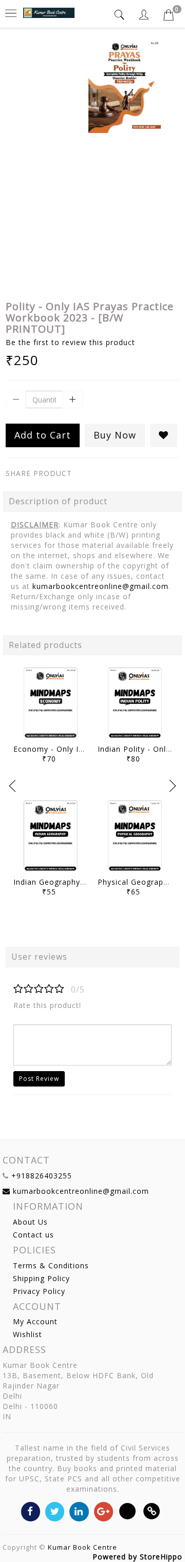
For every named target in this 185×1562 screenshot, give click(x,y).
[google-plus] (103, 1511)
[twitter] (54, 1511)
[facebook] (30, 1511)
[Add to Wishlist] (163, 435)
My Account (35, 1321)
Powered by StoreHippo (137, 1556)
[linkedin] (78, 1511)
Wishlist (27, 1334)
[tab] (121, 15)
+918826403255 (41, 1175)
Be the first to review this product (70, 342)
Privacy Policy (39, 1291)
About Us (30, 1222)
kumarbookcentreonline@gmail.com (100, 586)
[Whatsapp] (127, 1511)
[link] (151, 1511)
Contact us (33, 1235)
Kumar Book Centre (82, 1547)
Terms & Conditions (51, 1265)
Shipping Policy (41, 1278)
